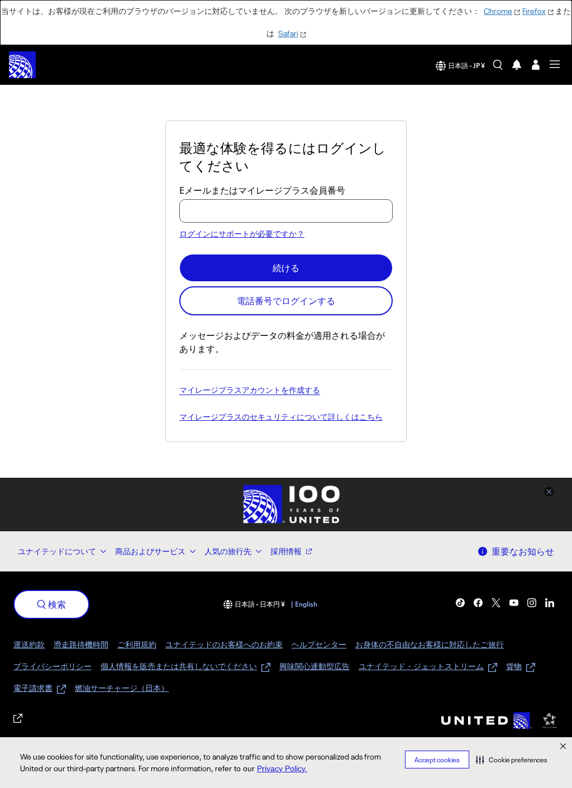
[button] (512, 759)
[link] (460, 603)
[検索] (497, 65)
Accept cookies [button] (437, 760)
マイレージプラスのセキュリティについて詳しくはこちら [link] (281, 417)
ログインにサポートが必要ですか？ (241, 233)
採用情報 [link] (286, 551)
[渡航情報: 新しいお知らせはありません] (516, 64)
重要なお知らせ (523, 551)
